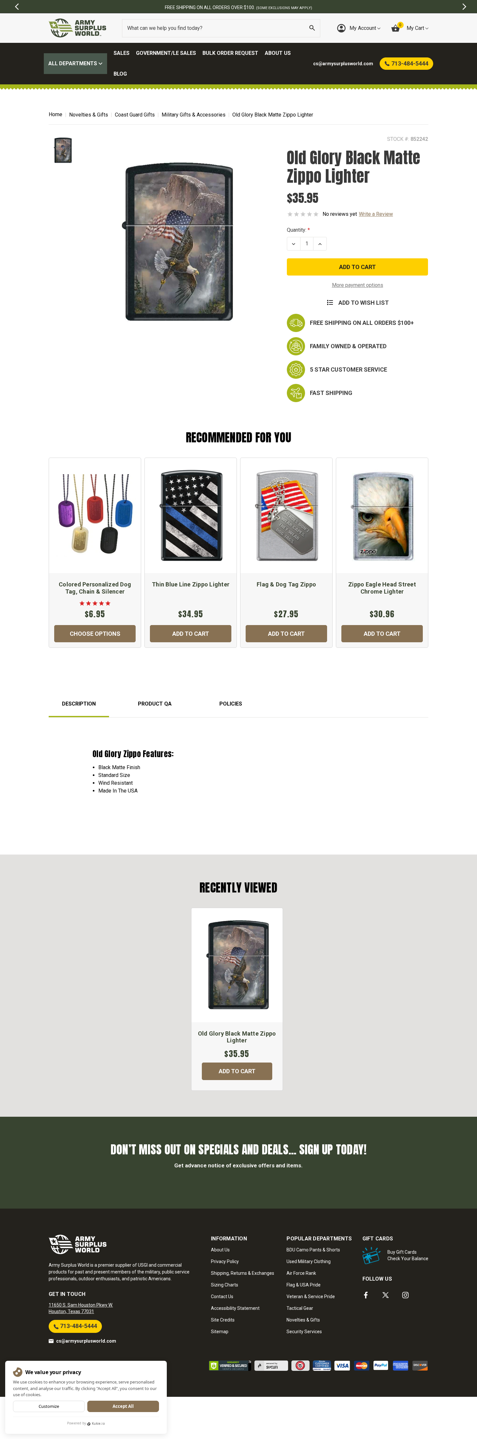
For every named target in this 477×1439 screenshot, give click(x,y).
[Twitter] (385, 1295)
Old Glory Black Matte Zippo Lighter (237, 1037)
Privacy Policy (225, 1261)
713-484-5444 (78, 1325)
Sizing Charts (224, 1284)
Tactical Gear (300, 1308)
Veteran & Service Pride (311, 1296)
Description (79, 704)
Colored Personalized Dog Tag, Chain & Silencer (95, 588)
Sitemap (219, 1331)
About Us (278, 53)
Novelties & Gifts (303, 1319)
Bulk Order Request (230, 53)
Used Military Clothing (309, 1261)
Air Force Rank (301, 1273)
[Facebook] (365, 1295)
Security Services (304, 1331)
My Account (363, 28)
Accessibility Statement (235, 1308)
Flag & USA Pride (304, 1284)
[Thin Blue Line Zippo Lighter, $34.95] (191, 515)
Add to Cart (190, 633)
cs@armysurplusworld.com (86, 1341)
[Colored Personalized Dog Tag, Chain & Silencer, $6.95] (95, 515)
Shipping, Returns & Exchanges (242, 1273)
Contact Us (222, 1296)
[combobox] (221, 28)
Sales (121, 53)
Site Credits (223, 1319)
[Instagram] (405, 1295)
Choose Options (95, 633)
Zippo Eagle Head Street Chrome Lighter (382, 588)
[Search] (312, 28)
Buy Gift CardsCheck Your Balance (407, 1255)
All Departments (73, 63)
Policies (230, 704)
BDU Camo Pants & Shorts (313, 1249)
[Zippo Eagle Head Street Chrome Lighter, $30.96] (382, 515)
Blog (120, 74)
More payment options (357, 285)
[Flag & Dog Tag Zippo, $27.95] (286, 515)
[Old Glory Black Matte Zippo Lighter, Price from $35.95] (237, 965)
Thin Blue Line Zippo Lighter (190, 584)
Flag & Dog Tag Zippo (286, 584)
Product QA (155, 704)
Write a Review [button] (376, 214)
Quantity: (296, 230)
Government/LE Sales (166, 53)
